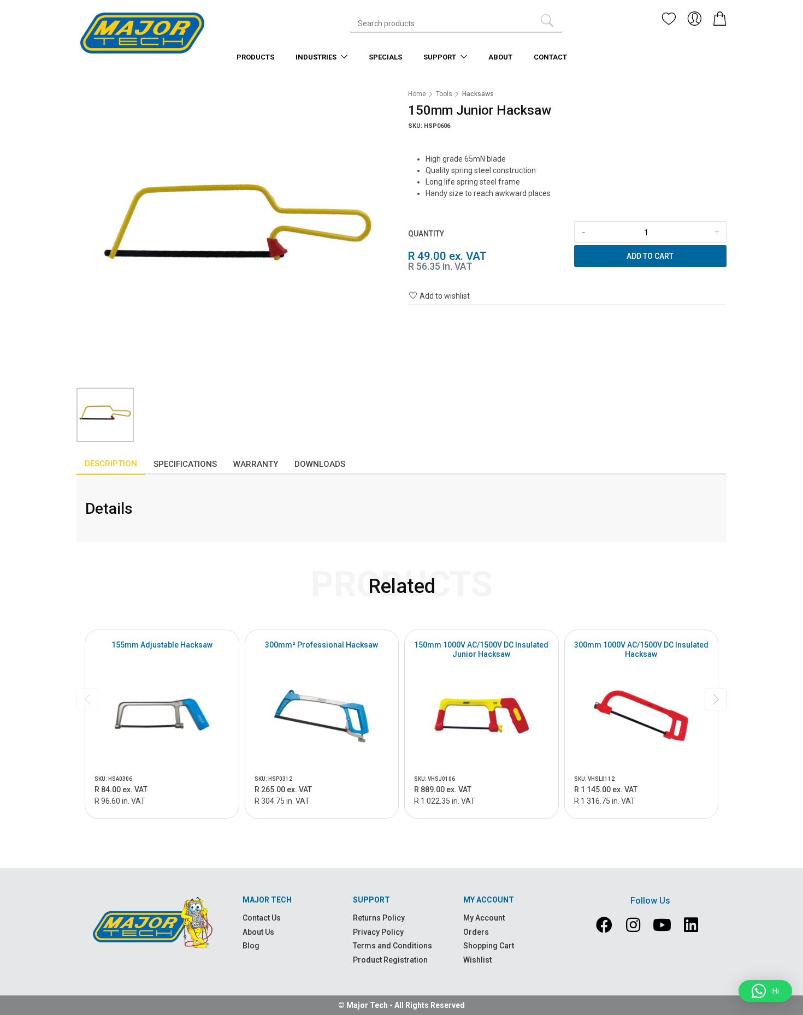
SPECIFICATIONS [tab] (185, 464)
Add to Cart (650, 256)
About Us (258, 932)
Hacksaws (478, 94)
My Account (484, 917)
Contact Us (262, 917)
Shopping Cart (488, 945)
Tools (444, 94)
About (500, 57)
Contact (550, 57)
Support (440, 57)
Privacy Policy (378, 932)
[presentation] (87, 699)
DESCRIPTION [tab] (111, 463)
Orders (476, 932)
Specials (385, 57)
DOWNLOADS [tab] (319, 464)
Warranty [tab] (255, 464)
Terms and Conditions (392, 945)
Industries (317, 57)
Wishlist (477, 959)
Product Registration (390, 959)
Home (417, 94)
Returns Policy (379, 917)
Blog (251, 945)
